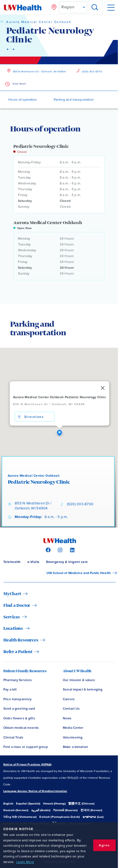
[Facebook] (47, 549)
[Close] (102, 387)
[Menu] (110, 7)
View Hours (19, 83)
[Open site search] (94, 7)
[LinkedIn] (71, 549)
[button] (59, 433)
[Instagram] (59, 549)
